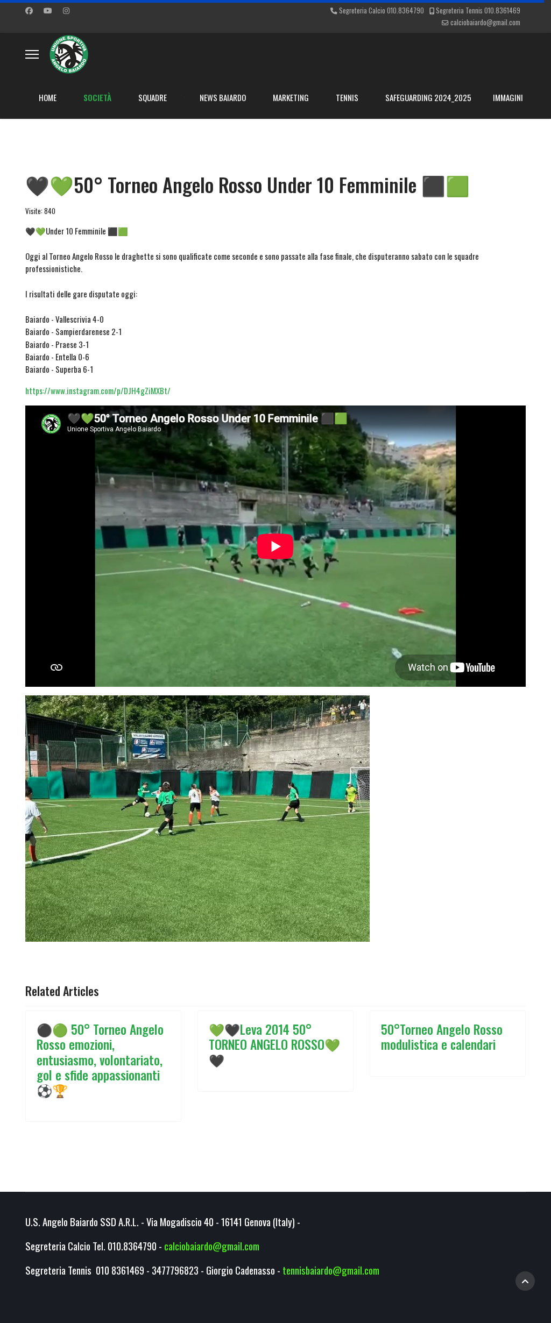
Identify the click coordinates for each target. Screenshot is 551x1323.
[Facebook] (29, 10)
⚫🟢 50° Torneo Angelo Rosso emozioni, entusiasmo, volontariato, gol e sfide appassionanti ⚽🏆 (100, 1059)
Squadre (152, 97)
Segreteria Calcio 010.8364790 (381, 10)
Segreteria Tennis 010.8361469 (478, 10)
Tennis (347, 97)
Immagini (508, 97)
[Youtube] (48, 10)
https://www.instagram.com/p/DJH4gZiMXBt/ (98, 390)
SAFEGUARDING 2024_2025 (428, 97)
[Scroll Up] (525, 1281)
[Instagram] (66, 10)
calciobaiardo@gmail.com (485, 22)
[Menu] (32, 54)
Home (47, 97)
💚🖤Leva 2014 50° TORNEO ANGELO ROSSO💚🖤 (274, 1044)
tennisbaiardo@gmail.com (330, 1270)
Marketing (291, 97)
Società (97, 97)
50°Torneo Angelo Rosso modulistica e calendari (442, 1037)
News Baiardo (223, 97)
